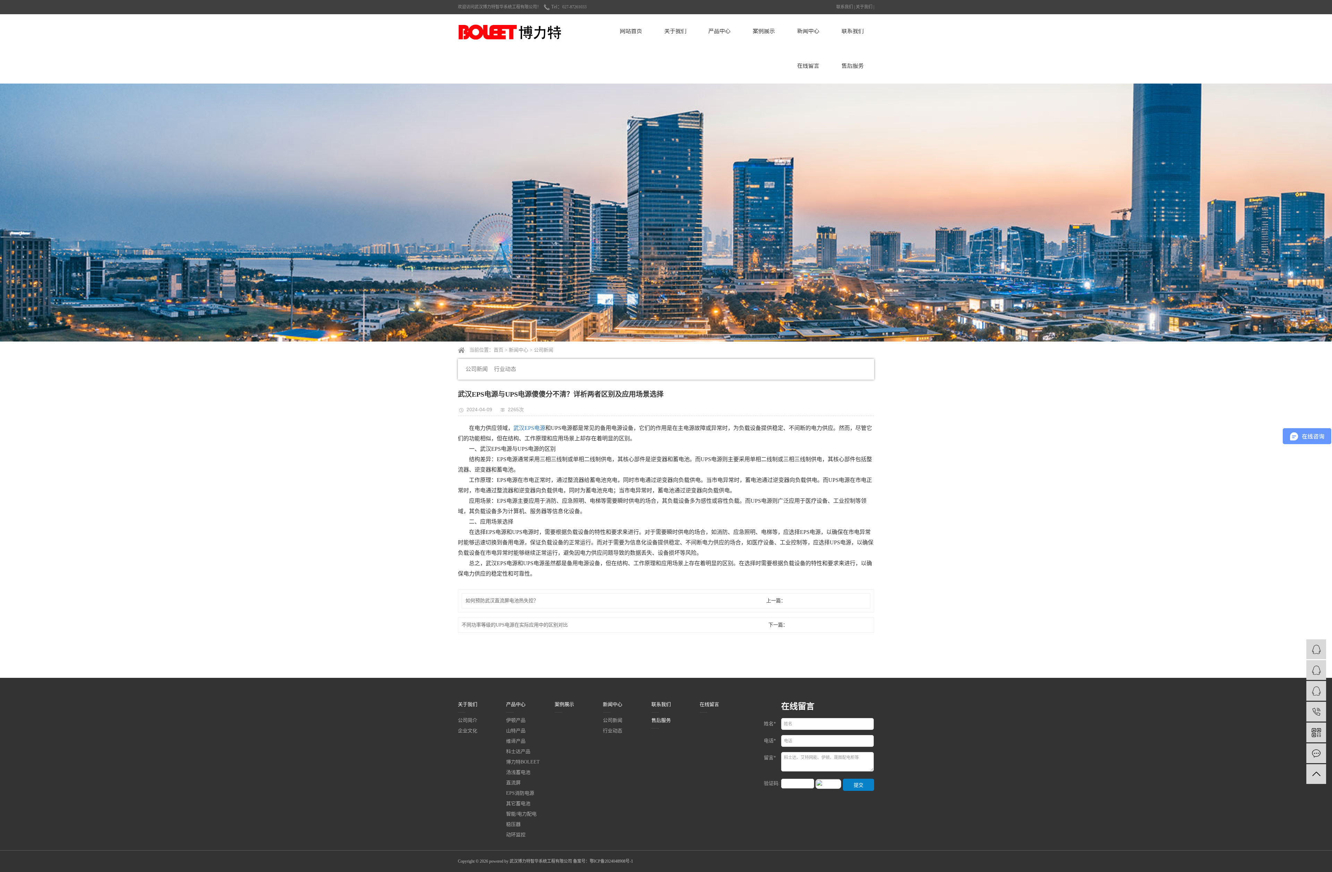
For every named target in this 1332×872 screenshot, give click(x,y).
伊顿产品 (516, 720)
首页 (498, 350)
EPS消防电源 (520, 793)
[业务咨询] (1316, 670)
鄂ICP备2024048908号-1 (611, 861)
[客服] (1316, 691)
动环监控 (516, 834)
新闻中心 (808, 31)
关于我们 (864, 7)
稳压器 (513, 824)
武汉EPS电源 (529, 428)
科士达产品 (518, 751)
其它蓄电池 (518, 803)
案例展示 (764, 31)
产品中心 (719, 31)
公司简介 (467, 720)
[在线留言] (1316, 753)
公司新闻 (543, 350)
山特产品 (516, 730)
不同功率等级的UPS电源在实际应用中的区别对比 (515, 625)
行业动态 (505, 369)
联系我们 (844, 7)
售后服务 (853, 66)
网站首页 (631, 31)
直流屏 (513, 782)
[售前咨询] (1316, 649)
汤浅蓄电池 (518, 772)
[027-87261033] (1316, 712)
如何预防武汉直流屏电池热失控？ (502, 600)
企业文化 (467, 730)
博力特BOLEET (523, 762)
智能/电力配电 (521, 814)
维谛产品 (516, 741)
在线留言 (808, 66)
